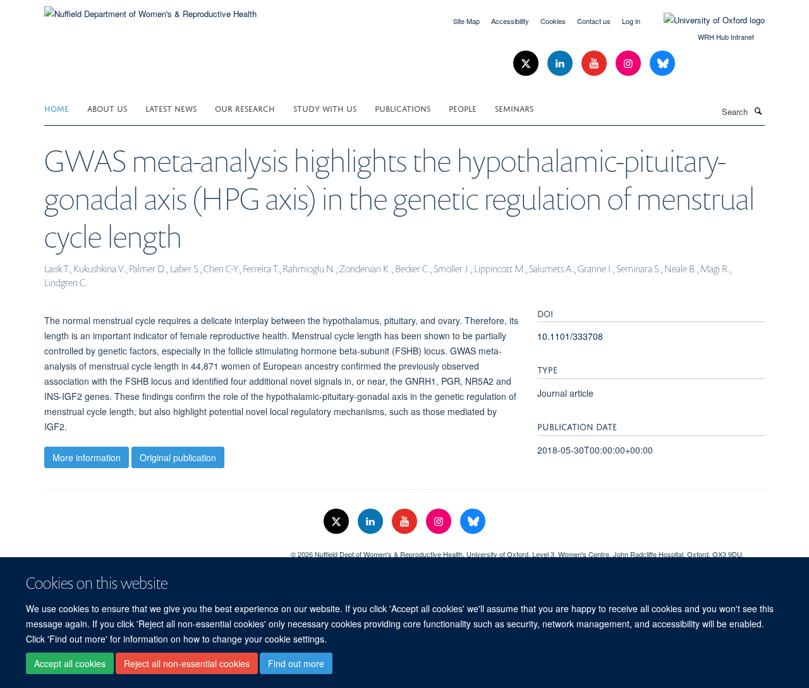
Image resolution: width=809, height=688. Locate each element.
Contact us (594, 21)
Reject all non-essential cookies (187, 663)
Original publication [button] (178, 457)
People (463, 108)
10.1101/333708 (570, 336)
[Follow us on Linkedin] (561, 63)
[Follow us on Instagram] (629, 63)
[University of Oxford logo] (705, 20)
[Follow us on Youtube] (595, 63)
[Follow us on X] (527, 63)
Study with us (324, 108)
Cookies (553, 21)
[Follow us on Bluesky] (662, 63)
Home (56, 108)
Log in (631, 21)
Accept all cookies (70, 663)
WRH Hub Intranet (726, 37)
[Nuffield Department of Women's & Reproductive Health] (150, 9)
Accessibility (510, 21)
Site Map (466, 21)
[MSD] (158, 549)
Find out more (296, 663)
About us (107, 108)
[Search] (758, 111)
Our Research (245, 108)
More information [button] (86, 457)
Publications (402, 108)
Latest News (171, 108)
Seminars (514, 108)
